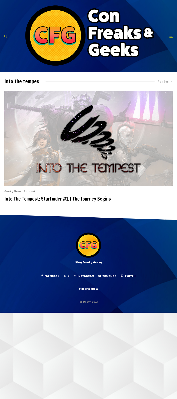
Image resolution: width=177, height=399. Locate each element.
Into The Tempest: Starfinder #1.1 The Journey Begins (57, 199)
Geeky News (12, 191)
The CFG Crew (88, 289)
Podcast (29, 191)
